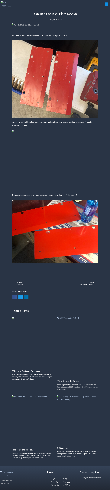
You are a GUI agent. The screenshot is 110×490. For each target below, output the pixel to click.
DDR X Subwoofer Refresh (68, 381)
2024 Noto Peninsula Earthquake (26, 371)
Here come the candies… (22, 449)
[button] (106, 4)
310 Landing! (62, 448)
